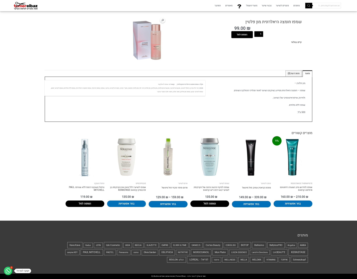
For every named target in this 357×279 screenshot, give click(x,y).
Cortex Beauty (213, 245)
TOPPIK (284, 259)
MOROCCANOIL (201, 252)
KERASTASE (298, 252)
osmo (136, 252)
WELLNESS (229, 259)
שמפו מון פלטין (185, 91)
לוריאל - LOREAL (198, 260)
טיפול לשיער (185, 88)
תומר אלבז (176, 91)
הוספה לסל (242, 34)
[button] (162, 20)
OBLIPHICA (167, 252)
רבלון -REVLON (176, 259)
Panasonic (123, 252)
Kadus (88, 245)
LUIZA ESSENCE (239, 252)
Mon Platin (220, 252)
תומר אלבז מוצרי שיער (164, 91)
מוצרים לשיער (282, 5)
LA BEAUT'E (279, 252)
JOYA (98, 245)
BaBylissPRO (275, 245)
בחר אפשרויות (293, 204)
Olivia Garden (150, 252)
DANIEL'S (196, 245)
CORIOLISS (231, 245)
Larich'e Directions (260, 252)
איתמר (216, 259)
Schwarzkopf (299, 259)
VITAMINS (271, 259)
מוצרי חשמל (251, 5)
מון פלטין (154, 88)
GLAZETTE (152, 245)
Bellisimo (259, 245)
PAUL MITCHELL (92, 252)
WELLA (243, 259)
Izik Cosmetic (113, 245)
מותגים (296, 5)
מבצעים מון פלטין (163, 88)
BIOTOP (245, 245)
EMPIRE (165, 245)
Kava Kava (75, 245)
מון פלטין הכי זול (144, 88)
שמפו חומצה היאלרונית (83, 88)
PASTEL (110, 252)
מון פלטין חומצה (133, 88)
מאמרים (228, 5)
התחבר (218, 5)
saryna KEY (72, 252)
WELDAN (256, 259)
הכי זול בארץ (194, 88)
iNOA (127, 245)
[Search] (308, 5)
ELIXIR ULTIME (179, 245)
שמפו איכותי (96, 88)
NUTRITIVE (183, 252)
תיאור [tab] (307, 73)
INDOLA (138, 245)
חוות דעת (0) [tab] (294, 73)
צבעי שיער (267, 5)
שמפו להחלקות (163, 84)
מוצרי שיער (123, 88)
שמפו (103, 88)
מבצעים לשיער (175, 88)
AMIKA (303, 245)
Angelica (291, 245)
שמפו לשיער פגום (57, 88)
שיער (107, 88)
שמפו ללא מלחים (69, 88)
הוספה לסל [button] (210, 204)
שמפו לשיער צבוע (197, 91)
